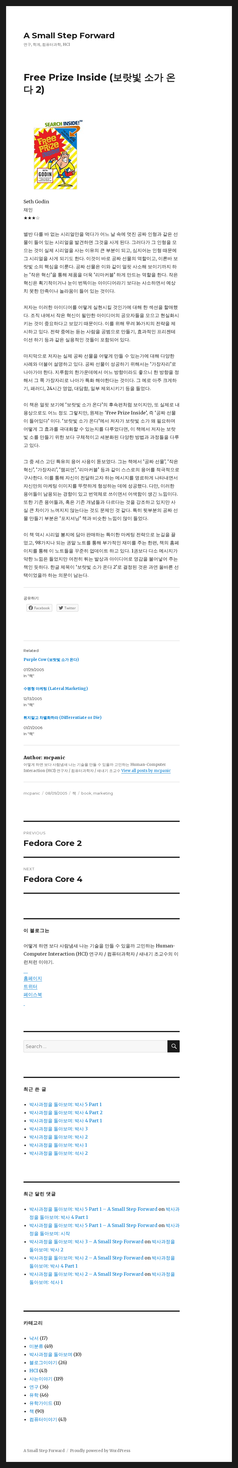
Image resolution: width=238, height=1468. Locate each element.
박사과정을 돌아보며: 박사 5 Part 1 (65, 1104)
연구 (34, 1387)
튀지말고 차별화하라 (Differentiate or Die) (63, 717)
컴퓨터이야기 (43, 1419)
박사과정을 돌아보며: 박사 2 (58, 1137)
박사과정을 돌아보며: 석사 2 (58, 1153)
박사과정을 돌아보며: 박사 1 (58, 1145)
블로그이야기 (43, 1362)
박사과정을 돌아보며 (50, 1354)
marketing (103, 793)
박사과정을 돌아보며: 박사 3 (58, 1129)
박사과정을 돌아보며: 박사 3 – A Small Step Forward (86, 1241)
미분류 (36, 1346)
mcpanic (32, 793)
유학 (34, 1395)
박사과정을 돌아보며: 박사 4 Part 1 (65, 1120)
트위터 (30, 986)
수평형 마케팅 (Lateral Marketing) (56, 688)
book (86, 793)
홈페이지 (33, 978)
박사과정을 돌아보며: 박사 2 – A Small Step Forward (86, 1258)
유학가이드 (41, 1403)
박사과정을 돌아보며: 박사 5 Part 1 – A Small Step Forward (93, 1209)
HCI (33, 1370)
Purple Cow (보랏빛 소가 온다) (51, 659)
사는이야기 (41, 1379)
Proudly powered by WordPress (100, 1450)
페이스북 (33, 994)
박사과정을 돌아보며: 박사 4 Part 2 (65, 1112)
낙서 (34, 1338)
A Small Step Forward (69, 35)
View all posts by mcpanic (146, 770)
